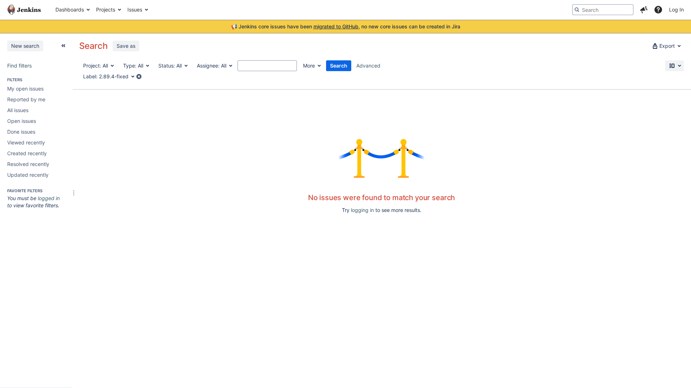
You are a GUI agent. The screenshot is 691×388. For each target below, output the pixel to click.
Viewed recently (26, 142)
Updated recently (28, 175)
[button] (644, 9)
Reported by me (26, 99)
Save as (126, 46)
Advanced (368, 66)
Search (338, 66)
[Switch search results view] (674, 65)
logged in (49, 198)
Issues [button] (134, 9)
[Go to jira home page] (24, 10)
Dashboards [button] (69, 9)
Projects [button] (105, 9)
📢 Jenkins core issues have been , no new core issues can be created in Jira (345, 26)
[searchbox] (603, 10)
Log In (676, 9)
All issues (17, 110)
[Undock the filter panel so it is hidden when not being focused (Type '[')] (63, 46)
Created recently (27, 153)
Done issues (21, 132)
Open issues (21, 121)
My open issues (25, 89)
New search (25, 46)
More (309, 66)
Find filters (19, 66)
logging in (362, 210)
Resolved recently (28, 164)
